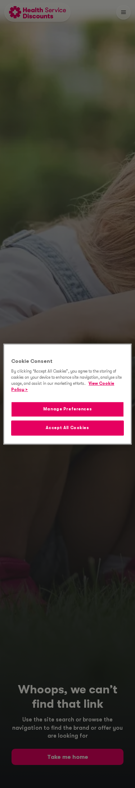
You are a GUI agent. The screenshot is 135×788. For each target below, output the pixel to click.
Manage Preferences (67, 409)
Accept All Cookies (67, 427)
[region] (67, 394)
